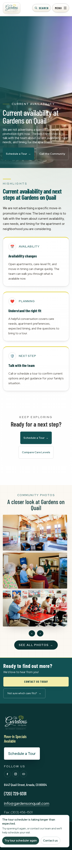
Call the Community (52, 153)
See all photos (36, 645)
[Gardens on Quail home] (11, 8)
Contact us (50, 840)
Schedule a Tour (18, 153)
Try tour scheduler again (21, 840)
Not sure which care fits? (24, 693)
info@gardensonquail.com (26, 803)
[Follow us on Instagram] (15, 774)
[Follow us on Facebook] (7, 774)
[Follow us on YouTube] (23, 774)
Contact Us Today (36, 681)
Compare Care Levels (36, 452)
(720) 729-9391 (15, 793)
